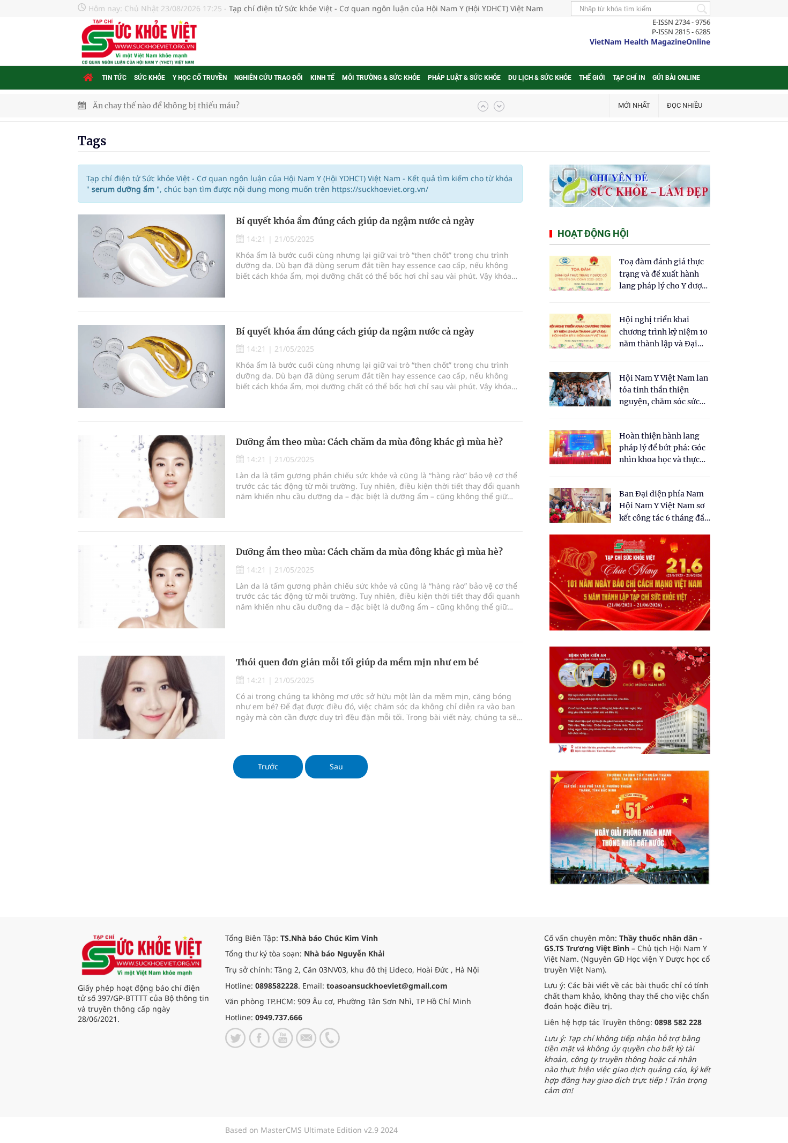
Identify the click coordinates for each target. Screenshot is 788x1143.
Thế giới (592, 77)
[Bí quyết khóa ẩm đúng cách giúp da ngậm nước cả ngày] (151, 256)
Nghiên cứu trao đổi (268, 77)
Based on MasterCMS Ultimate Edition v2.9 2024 (311, 1130)
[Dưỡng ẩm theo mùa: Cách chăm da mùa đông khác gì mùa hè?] (151, 476)
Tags (92, 141)
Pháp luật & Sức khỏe (464, 77)
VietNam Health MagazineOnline (650, 41)
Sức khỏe (149, 77)
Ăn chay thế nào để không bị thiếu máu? (166, 105)
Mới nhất (634, 105)
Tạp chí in (629, 77)
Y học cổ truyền (200, 77)
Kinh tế (322, 77)
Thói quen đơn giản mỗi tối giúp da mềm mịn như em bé (357, 662)
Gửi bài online (676, 77)
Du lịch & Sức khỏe (539, 77)
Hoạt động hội (593, 233)
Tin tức (114, 77)
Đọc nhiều (684, 105)
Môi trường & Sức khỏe (381, 77)
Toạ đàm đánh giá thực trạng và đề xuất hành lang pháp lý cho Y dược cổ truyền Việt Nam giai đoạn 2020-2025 (662, 274)
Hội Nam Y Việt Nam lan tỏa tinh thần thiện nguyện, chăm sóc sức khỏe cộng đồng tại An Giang (663, 390)
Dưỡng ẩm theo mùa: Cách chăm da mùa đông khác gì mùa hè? (369, 441)
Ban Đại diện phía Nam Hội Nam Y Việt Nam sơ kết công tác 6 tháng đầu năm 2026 (664, 506)
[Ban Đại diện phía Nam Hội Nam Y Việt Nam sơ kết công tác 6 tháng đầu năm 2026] (580, 505)
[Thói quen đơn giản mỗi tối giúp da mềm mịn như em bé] (151, 697)
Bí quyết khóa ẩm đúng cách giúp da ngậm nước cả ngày (355, 221)
